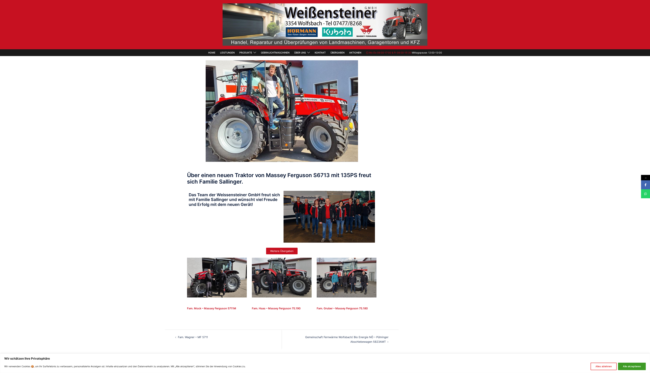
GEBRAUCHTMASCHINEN (275, 52)
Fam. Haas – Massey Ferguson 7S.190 (276, 308)
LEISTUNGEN (227, 52)
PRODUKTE (245, 52)
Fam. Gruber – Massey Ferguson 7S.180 (342, 308)
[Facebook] (645, 184)
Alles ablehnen (603, 366)
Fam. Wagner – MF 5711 (193, 337)
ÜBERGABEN (337, 52)
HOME (211, 52)
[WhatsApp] (645, 193)
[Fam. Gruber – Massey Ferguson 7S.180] (346, 277)
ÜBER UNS (300, 52)
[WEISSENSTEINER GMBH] (325, 24)
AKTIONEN (355, 52)
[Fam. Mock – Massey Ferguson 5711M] (217, 277)
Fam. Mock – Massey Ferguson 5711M (211, 308)
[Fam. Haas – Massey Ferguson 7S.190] (282, 277)
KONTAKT (320, 52)
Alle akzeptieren (632, 366)
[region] (325, 363)
